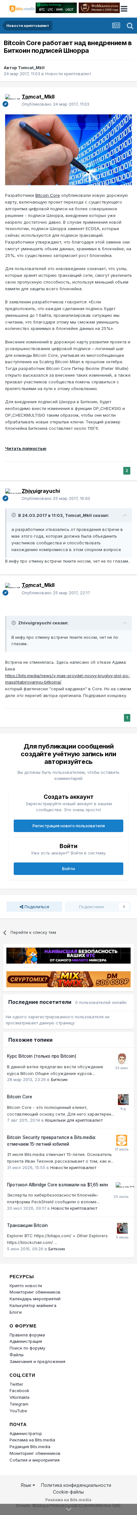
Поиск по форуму (27, 1348)
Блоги (16, 1312)
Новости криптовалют (68, 73)
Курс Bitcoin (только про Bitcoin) (41, 1056)
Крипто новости (26, 1285)
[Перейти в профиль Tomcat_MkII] (11, 100)
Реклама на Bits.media (32, 1439)
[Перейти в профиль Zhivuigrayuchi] (11, 494)
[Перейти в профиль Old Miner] (123, 1099)
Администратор (26, 1433)
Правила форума (27, 1334)
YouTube (18, 1410)
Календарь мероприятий (35, 1298)
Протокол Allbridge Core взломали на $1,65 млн (57, 1184)
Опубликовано (55, 104)
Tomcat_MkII (31, 67)
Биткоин (59, 1079)
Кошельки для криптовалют (74, 1120)
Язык (26, 1485)
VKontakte (20, 1397)
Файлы (17, 1354)
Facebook (19, 1390)
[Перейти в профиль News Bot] (121, 1140)
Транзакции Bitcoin (27, 1225)
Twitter (16, 1384)
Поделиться (36, 906)
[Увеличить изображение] (68, 149)
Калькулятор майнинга (33, 1305)
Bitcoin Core (47, 195)
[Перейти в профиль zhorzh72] (121, 1187)
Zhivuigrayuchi (41, 491)
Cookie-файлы (68, 1492)
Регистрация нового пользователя (68, 825)
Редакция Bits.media (30, 1446)
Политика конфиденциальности (76, 1485)
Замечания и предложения (37, 1361)
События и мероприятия (35, 1460)
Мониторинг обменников (35, 1292)
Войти (68, 868)
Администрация (26, 1341)
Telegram (19, 1404)
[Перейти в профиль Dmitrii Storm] (122, 1059)
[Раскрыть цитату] (14, 514)
